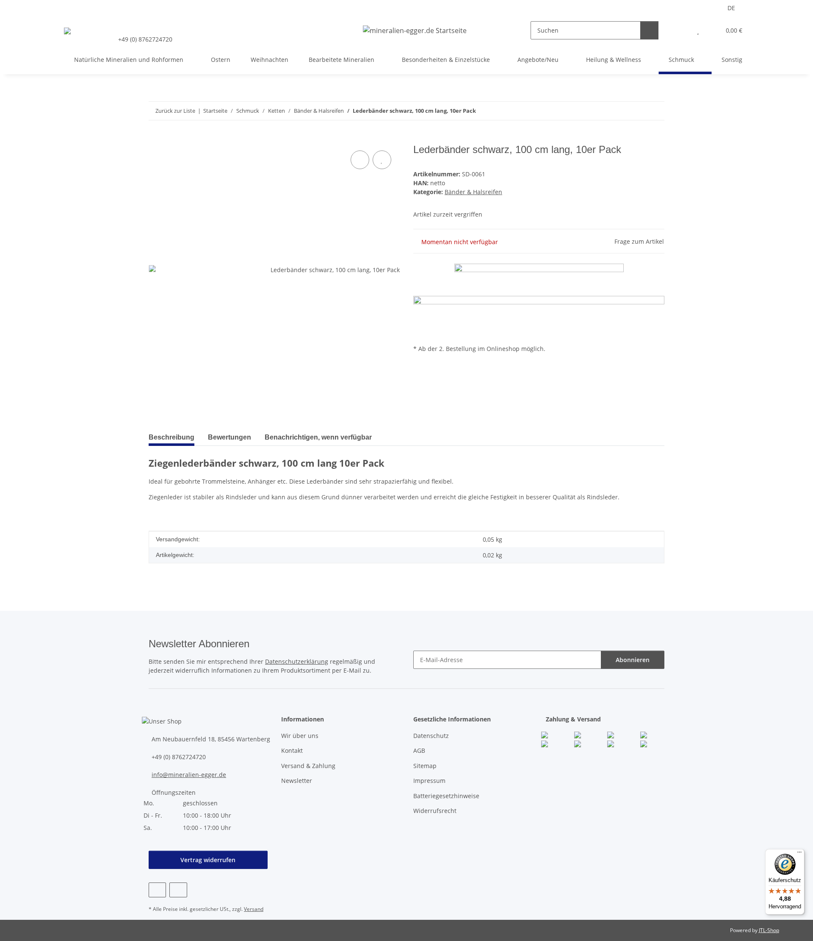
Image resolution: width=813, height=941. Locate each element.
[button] (681, 30)
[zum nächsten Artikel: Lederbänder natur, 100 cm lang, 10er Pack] (655, 111)
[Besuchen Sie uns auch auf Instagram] (178, 890)
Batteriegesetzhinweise (446, 796)
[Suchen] (649, 30)
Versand (253, 909)
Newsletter (296, 781)
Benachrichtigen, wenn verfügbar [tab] (318, 437)
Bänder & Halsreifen (473, 192)
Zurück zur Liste (175, 110)
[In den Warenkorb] (155, 139)
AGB (419, 750)
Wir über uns (299, 736)
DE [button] (731, 8)
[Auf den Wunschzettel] (382, 159)
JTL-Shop (769, 930)
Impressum (429, 781)
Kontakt (292, 750)
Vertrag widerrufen (207, 860)
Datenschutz (431, 736)
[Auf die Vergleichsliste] (360, 159)
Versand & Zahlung (308, 766)
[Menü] (799, 854)
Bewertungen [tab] (229, 437)
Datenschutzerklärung (296, 661)
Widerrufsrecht (434, 811)
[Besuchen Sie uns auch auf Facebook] (157, 890)
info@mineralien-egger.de (189, 775)
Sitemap (425, 766)
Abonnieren (633, 660)
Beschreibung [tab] (171, 437)
